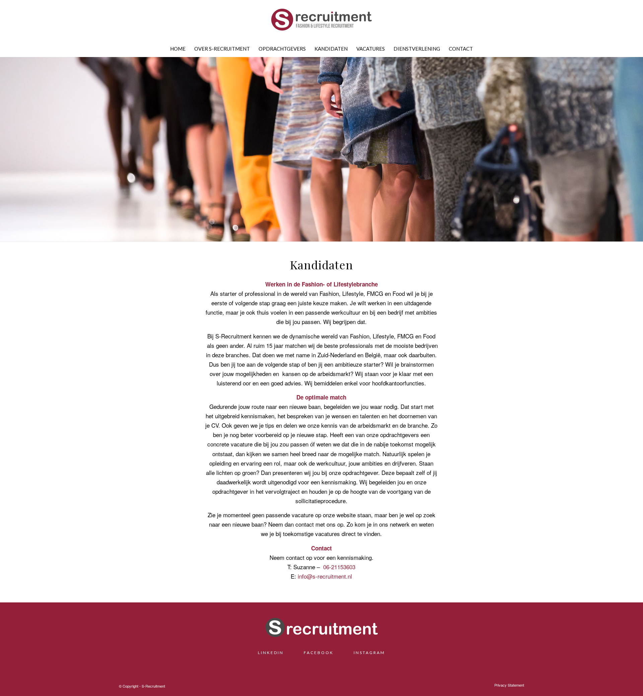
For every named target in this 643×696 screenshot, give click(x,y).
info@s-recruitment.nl (325, 576)
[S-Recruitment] (321, 21)
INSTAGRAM (369, 652)
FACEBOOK (319, 652)
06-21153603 (339, 567)
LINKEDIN (273, 652)
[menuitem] (178, 48)
